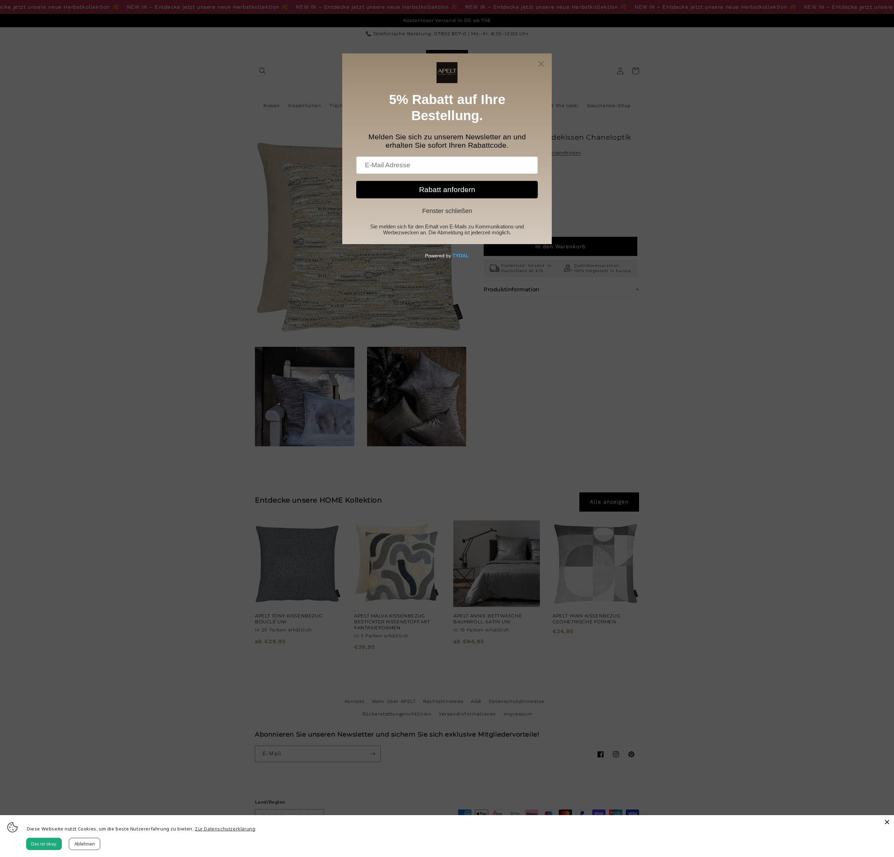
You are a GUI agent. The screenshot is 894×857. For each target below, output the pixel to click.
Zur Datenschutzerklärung (225, 829)
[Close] (887, 822)
